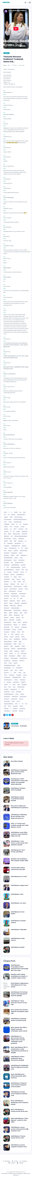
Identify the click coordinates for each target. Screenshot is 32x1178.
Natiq (14, 622)
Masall (5, 603)
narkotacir (11, 620)
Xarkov (22, 694)
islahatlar (12, 584)
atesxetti (25, 524)
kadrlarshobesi (8, 586)
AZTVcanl (20, 529)
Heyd (23, 579)
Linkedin (12, 1163)
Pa (12, 627)
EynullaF (23, 565)
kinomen (21, 588)
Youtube (21, 1163)
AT (20, 524)
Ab (20, 512)
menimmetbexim (15, 608)
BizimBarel (21, 538)
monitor (12, 617)
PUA (23, 632)
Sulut (11, 670)
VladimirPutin (20, 687)
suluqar (6, 670)
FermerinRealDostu (9, 569)
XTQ (16, 703)
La (11, 598)
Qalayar (17, 634)
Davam (10, 550)
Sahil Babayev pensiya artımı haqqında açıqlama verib (19, 1093)
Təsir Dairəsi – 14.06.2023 (19, 726)
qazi (10, 639)
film (27, 569)
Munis (5, 620)
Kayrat (6, 588)
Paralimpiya (7, 629)
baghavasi (24, 531)
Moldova (6, 617)
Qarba (22, 636)
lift (14, 598)
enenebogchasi (8, 560)
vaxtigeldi (24, 684)
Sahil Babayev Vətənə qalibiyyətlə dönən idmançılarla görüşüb (17, 1058)
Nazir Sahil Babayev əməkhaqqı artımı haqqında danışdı (19, 1102)
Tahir (15, 672)
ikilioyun (6, 584)
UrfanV (6, 684)
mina (21, 612)
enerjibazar (21, 560)
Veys (5, 687)
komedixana (14, 593)
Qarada (17, 636)
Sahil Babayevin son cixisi (19, 876)
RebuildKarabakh (21, 648)
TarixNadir (11, 675)
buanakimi (10, 543)
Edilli (17, 555)
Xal (22, 689)
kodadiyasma (12, 591)
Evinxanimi (6, 565)
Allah (11, 517)
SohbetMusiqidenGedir (9, 665)
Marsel (23, 600)
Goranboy (6, 576)
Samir (24, 655)
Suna (16, 670)
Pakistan (17, 627)
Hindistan (6, 581)
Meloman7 (6, 608)
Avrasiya (16, 526)
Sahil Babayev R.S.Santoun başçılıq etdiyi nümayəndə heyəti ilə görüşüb (19, 993)
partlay (14, 629)
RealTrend (6, 648)
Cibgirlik (24, 545)
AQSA (12, 524)
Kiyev (5, 591)
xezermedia (14, 699)
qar (22, 634)
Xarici (16, 694)
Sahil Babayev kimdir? (18, 947)
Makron (6, 600)
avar (11, 526)
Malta (18, 600)
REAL (11, 646)
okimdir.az (20, 1173)
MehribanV (24, 603)
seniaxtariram (23, 658)
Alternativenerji (18, 517)
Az (11, 529)
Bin (12, 536)
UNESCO (23, 682)
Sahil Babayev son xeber (18, 903)
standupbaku (7, 667)
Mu (22, 617)
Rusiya (5, 653)
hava (20, 576)
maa (21, 598)
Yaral (9, 706)
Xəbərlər (6, 53)
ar (17, 524)
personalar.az (5, 1173)
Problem (13, 632)
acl (5, 514)
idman (19, 581)
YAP (5, 706)
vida (9, 687)
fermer (24, 567)
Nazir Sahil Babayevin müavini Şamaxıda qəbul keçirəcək (18, 1075)
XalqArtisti (7, 691)
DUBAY (12, 555)
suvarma (6, 672)
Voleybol (6, 689)
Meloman (20, 605)
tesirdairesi (7, 677)
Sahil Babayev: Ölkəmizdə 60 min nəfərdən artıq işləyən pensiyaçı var (19, 816)
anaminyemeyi (7, 519)
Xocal (13, 701)
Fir (4, 572)
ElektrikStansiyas (8, 557)
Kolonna (20, 591)
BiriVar (14, 538)
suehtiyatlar (19, 667)
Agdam (6, 517)
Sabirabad (23, 653)
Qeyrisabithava (8, 641)
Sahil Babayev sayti (17, 894)
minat (25, 612)
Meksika (6, 605)
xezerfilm (6, 699)
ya (22, 703)
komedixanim (22, 593)
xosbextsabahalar (8, 703)
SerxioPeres (7, 660)
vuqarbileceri (13, 689)
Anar (5, 521)
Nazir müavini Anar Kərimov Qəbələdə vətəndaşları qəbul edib (19, 1011)
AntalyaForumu (17, 521)
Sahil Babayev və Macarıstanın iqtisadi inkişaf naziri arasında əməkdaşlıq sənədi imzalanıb (18, 1039)
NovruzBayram (8, 624)
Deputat (16, 550)
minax (5, 615)
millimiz (16, 612)
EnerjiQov (6, 562)
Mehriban (17, 603)
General (12, 574)
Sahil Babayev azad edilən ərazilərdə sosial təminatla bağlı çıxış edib (19, 834)
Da (22, 548)
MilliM (10, 612)
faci (8, 567)
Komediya (6, 596)
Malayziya (12, 600)
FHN (23, 569)
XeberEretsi (7, 696)
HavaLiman (7, 579)
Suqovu (21, 670)
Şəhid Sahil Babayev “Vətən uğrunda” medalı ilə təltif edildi (19, 1120)
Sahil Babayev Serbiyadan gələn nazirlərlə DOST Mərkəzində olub (19, 771)
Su (13, 667)
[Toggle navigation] (30, 2)
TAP (24, 672)
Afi (8, 514)
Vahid (14, 684)
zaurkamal (22, 708)
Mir (22, 615)
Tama (19, 672)
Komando (6, 593)
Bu (4, 543)
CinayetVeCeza (12, 548)
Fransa (22, 572)
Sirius (10, 663)
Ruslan (11, 653)
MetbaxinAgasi (7, 610)
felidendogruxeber (15, 567)
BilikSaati (6, 536)
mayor (11, 603)
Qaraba (6, 636)
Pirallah (20, 629)
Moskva (18, 617)
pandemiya (24, 627)
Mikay (5, 612)
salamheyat (12, 655)
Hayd (13, 579)
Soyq (18, 665)
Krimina (23, 596)
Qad (12, 634)
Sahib (5, 655)
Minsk (10, 615)
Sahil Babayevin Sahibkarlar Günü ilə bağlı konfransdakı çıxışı (20, 1067)
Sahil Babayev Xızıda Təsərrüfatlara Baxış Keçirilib (17, 798)
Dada (26, 548)
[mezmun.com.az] (6, 2)
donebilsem (14, 553)
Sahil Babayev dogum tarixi (19, 885)
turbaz (16, 679)
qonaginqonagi (8, 643)
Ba (14, 531)
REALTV (13, 648)
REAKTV (6, 646)
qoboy (15, 641)
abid (24, 512)
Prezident (6, 632)
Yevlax (21, 706)
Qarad (11, 636)
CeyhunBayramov (15, 545)
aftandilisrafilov (21, 514)
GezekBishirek (20, 574)
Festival (17, 569)
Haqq (15, 576)
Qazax (5, 639)
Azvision (6, 531)
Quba (15, 643)
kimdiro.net (27, 1173)
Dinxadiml (6, 553)
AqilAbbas (6, 524)
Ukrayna (9, 682)
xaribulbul (18, 691)
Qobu (20, 641)
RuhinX (23, 651)
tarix (5, 675)
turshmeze (22, 679)
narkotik (18, 620)
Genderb (6, 574)
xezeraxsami (23, 696)
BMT (11, 541)
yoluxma (6, 708)
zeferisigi (14, 710)
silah (5, 663)
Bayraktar (24, 533)
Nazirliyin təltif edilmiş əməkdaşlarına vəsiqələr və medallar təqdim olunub (19, 976)
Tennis (24, 675)
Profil (18, 632)
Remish (6, 651)
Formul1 (9, 572)
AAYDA (16, 512)
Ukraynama (16, 682)
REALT (23, 646)
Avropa (22, 526)
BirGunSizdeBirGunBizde (21, 536)
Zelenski (21, 710)
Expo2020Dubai (15, 565)
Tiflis (24, 677)
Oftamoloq (6, 627)
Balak (9, 533)
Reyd (11, 651)
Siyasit (15, 663)
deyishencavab (23, 550)
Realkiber (17, 646)
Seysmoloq (14, 660)
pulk (5, 634)
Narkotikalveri (7, 622)
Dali (5, 550)
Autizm (6, 526)
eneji (21, 557)
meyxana (25, 610)
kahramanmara (18, 586)
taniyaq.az (16, 1175)
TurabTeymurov (8, 679)
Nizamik (25, 622)
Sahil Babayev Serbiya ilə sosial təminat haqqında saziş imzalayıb (19, 1084)
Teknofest (18, 675)
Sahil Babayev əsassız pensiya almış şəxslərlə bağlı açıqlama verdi (19, 1128)
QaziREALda (17, 639)
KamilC (25, 586)
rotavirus (16, 651)
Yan (26, 703)
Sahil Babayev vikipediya (18, 929)
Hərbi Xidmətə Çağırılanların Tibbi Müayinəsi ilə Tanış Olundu (19, 984)
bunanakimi (18, 543)
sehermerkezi (14, 658)
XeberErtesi (15, 696)
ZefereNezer (7, 710)
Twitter (16, 1161)
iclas (14, 581)
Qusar (19, 643)
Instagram (24, 1161)
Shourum (22, 660)
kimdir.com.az (13, 1173)
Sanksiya (6, 658)
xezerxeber (7, 701)
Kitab (26, 588)
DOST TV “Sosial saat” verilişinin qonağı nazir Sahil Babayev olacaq (19, 825)
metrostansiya (17, 610)
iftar (24, 581)
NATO (19, 622)
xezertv (21, 699)
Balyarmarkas (16, 533)
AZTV (15, 529)
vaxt (18, 684)
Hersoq (18, 579)
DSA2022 (6, 555)
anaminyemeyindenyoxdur (19, 519)
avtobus (6, 529)
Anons (10, 521)
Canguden (6, 545)
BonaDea (20, 541)
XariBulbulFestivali (8, 694)
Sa (18, 653)
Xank (13, 691)
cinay (5, 548)
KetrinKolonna (13, 588)
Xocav (18, 701)
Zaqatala (15, 708)
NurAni (15, 624)
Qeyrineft (24, 639)
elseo (9, 65)
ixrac (22, 584)
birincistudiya (7, 538)
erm (12, 562)
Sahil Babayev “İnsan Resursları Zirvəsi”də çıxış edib (19, 1002)
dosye (20, 553)
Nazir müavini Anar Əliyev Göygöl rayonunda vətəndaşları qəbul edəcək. (19, 1029)
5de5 (5, 512)
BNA (15, 541)
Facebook (7, 1161)
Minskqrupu (17, 615)
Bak (5, 533)
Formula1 (16, 572)
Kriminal (6, 598)
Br (25, 541)
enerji (15, 560)
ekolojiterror (24, 555)
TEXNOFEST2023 (16, 677)
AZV (26, 529)
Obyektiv (24, 624)
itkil (18, 584)
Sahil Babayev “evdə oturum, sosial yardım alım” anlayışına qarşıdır (19, 842)
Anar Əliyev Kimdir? (17, 761)
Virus (14, 687)
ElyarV (16, 557)
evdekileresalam (19, 562)
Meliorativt (12, 605)
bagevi (18, 531)
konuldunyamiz (15, 596)
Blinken (6, 541)
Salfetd (19, 655)
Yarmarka (15, 706)
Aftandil (13, 514)
